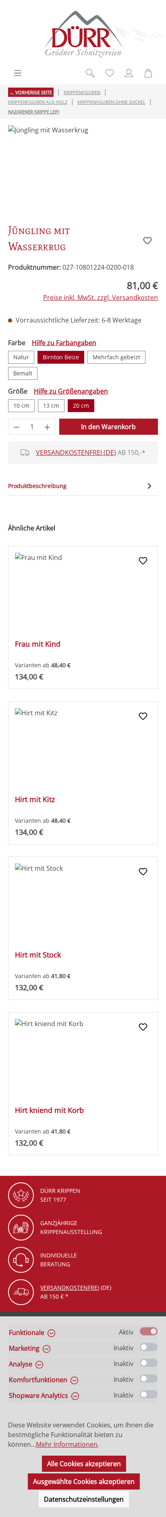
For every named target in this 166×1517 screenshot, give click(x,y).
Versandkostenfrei (69, 1287)
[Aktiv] (149, 1331)
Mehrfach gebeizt (116, 357)
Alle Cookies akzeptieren (84, 1463)
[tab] (81, 485)
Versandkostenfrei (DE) (76, 452)
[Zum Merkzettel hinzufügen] (147, 240)
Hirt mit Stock (38, 955)
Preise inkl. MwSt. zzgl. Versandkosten (100, 297)
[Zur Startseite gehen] (83, 34)
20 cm (81, 405)
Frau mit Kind (37, 644)
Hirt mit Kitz (35, 799)
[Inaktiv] (149, 1347)
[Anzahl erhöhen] (47, 427)
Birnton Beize (61, 357)
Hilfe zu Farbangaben (64, 342)
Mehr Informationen (67, 1444)
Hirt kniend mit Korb (49, 1110)
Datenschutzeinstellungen (84, 1499)
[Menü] (17, 73)
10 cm (21, 405)
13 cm (51, 405)
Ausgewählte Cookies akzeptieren (84, 1481)
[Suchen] (90, 73)
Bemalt (22, 373)
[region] (83, 170)
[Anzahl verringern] (16, 427)
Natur (21, 357)
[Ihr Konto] (129, 73)
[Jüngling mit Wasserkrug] (83, 170)
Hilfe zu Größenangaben (71, 391)
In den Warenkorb (108, 426)
